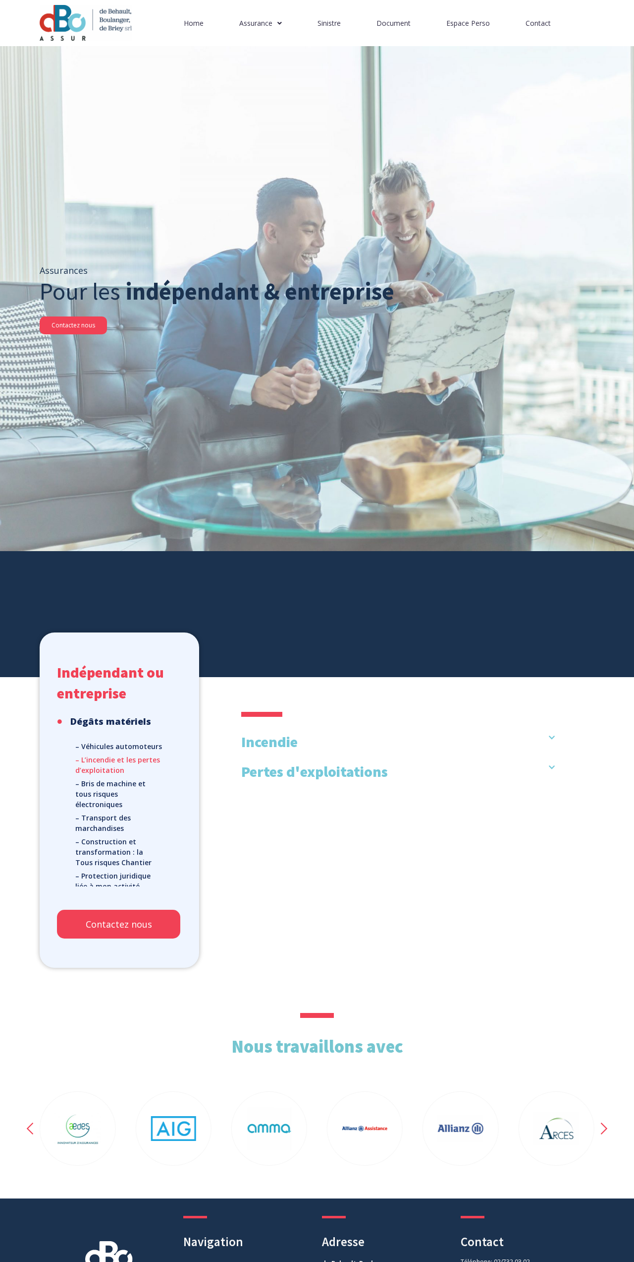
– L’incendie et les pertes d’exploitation (117, 765)
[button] (73, 325)
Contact (538, 23)
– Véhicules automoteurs (118, 746)
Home (194, 23)
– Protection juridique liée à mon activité (113, 881)
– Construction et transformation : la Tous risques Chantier (113, 852)
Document (393, 23)
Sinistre (329, 23)
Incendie (269, 741)
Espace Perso (468, 23)
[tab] (398, 742)
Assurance (255, 23)
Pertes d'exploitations (314, 771)
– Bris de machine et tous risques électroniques (110, 794)
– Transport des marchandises (103, 823)
